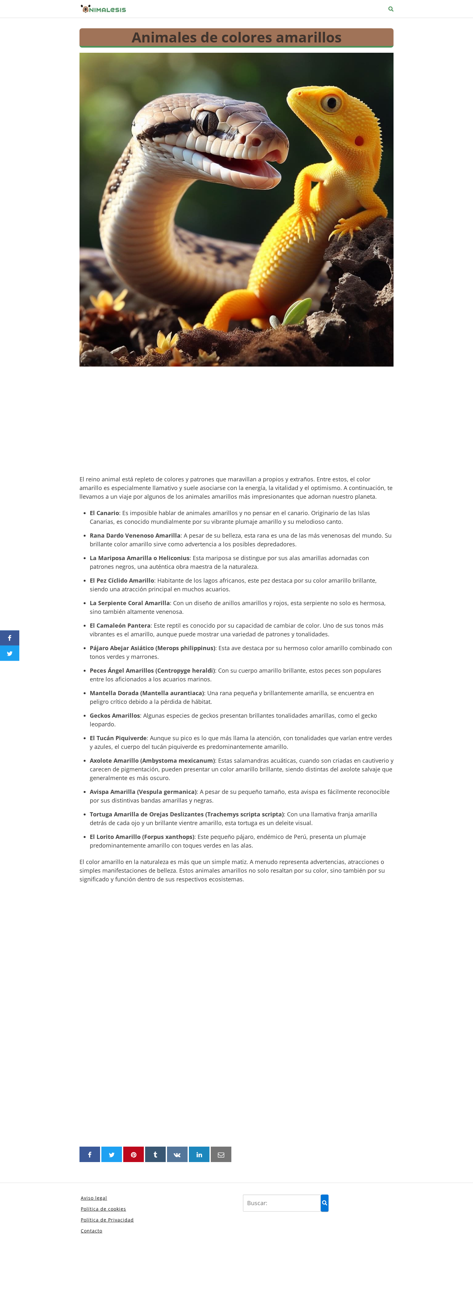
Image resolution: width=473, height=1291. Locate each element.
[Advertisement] (236, 422)
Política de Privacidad (107, 1220)
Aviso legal (94, 1198)
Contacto (91, 1231)
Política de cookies (103, 1209)
